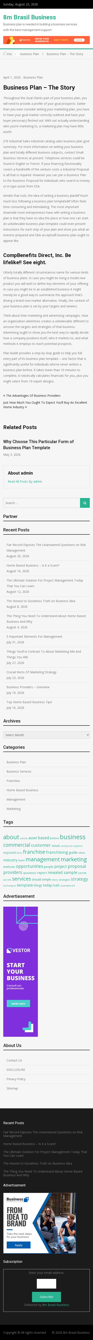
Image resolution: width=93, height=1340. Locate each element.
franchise (34, 851)
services (21, 878)
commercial (16, 844)
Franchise (13, 781)
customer (41, 845)
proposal (77, 866)
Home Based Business (22, 790)
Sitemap (12, 1088)
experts (78, 845)
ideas (81, 852)
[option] (46, 445)
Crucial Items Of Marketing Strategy (31, 672)
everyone (67, 845)
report (42, 872)
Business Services (18, 771)
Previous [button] (6, 447)
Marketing (13, 809)
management (43, 859)
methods (9, 867)
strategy (79, 879)
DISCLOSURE (15, 1070)
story (55, 879)
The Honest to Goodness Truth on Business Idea (40, 601)
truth (56, 885)
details (56, 846)
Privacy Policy (16, 1079)
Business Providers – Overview (28, 687)
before (54, 838)
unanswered (67, 885)
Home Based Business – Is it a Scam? (32, 565)
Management (15, 799)
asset (32, 837)
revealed (55, 872)
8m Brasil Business (29, 17)
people (48, 867)
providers (12, 872)
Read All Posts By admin (25, 481)
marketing (74, 859)
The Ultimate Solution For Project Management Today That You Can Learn (44, 583)
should (36, 879)
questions (29, 873)
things (38, 885)
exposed (9, 852)
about (11, 837)
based (43, 837)
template (25, 885)
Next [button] (87, 447)
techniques (9, 885)
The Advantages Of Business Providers (33, 395)
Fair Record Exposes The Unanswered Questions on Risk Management (46, 547)
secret (82, 873)
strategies (64, 879)
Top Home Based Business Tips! (29, 702)
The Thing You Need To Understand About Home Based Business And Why (46, 619)
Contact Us (14, 1060)
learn (21, 860)
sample (70, 872)
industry (10, 859)
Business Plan (33, 77)
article (23, 838)
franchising (57, 852)
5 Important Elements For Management (34, 636)
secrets (7, 879)
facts (19, 852)
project (60, 866)
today (47, 885)
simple (46, 879)
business (73, 836)
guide (73, 852)
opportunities (29, 866)
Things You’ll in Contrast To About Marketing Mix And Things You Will (43, 654)
